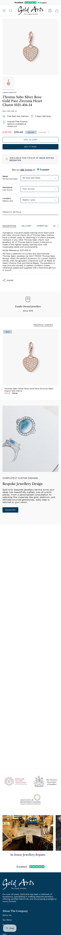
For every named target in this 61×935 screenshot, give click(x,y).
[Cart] (56, 10)
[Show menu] (4, 10)
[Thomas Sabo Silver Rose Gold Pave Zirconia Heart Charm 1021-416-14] (30, 357)
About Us (7, 915)
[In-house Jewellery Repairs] (28, 833)
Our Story (7, 920)
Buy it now (30, 147)
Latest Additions (9, 92)
